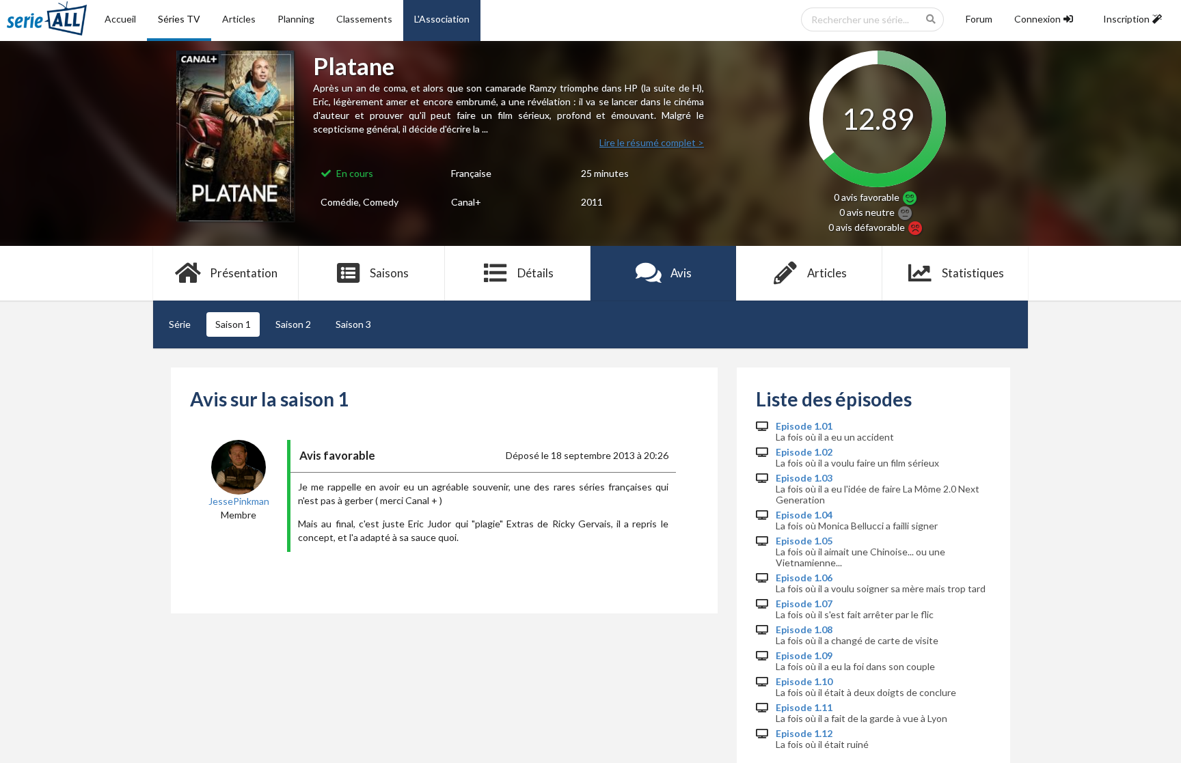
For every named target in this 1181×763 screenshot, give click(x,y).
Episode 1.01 (804, 426)
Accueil (120, 19)
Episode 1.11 (804, 707)
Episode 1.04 (804, 515)
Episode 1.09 (804, 655)
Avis (681, 273)
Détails (535, 273)
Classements (364, 19)
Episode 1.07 (804, 603)
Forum (979, 19)
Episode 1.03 (804, 478)
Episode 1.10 (804, 681)
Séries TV (179, 19)
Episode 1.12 (804, 733)
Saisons (389, 273)
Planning (295, 19)
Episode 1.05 (804, 541)
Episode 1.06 (804, 577)
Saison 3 (353, 324)
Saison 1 (233, 324)
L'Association (442, 19)
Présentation (243, 273)
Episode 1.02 (804, 452)
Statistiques (973, 273)
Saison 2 (293, 324)
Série (180, 324)
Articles (239, 19)
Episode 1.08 (804, 629)
